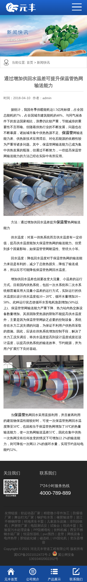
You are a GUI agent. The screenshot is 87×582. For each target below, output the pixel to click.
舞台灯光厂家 (24, 517)
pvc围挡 (48, 534)
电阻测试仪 (39, 525)
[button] (74, 5)
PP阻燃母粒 (42, 530)
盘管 (61, 534)
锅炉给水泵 (45, 517)
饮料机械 (60, 530)
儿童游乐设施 (56, 521)
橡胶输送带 (65, 517)
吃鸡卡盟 (69, 525)
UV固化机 (60, 538)
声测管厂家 (19, 525)
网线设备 (73, 534)
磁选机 (44, 538)
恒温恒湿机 (31, 534)
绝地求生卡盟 (34, 521)
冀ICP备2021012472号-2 (32, 554)
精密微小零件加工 (57, 513)
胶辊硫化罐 (28, 538)
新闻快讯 (43, 62)
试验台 (55, 525)
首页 (30, 62)
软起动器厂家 (30, 513)
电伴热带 (10, 538)
